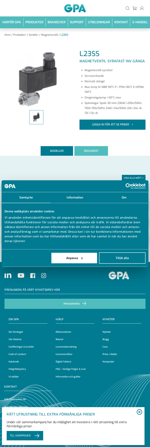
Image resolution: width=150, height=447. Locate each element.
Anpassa (72, 258)
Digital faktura (63, 361)
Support (77, 22)
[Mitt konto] (142, 8)
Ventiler (33, 35)
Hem (7, 35)
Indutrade (14, 361)
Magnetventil (49, 35)
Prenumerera (71, 303)
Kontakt (121, 22)
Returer (59, 339)
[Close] (140, 412)
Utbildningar (99, 22)
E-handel (140, 22)
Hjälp (59, 319)
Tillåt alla (122, 258)
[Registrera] (135, 8)
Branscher (56, 22)
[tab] (57, 151)
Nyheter (107, 331)
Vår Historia (15, 339)
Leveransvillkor (64, 354)
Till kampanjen (20, 435)
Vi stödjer (14, 376)
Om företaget (16, 331)
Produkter (34, 22)
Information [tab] (75, 197)
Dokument (91, 151)
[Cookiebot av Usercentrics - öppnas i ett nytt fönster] (128, 186)
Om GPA (14, 319)
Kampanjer (108, 361)
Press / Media (110, 354)
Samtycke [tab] (26, 197)
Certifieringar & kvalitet (21, 346)
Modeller (57, 151)
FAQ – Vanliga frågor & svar (71, 369)
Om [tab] (124, 197)
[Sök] (127, 8)
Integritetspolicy (17, 369)
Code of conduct (17, 354)
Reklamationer (63, 331)
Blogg (106, 339)
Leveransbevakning (66, 346)
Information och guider (68, 376)
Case (105, 346)
